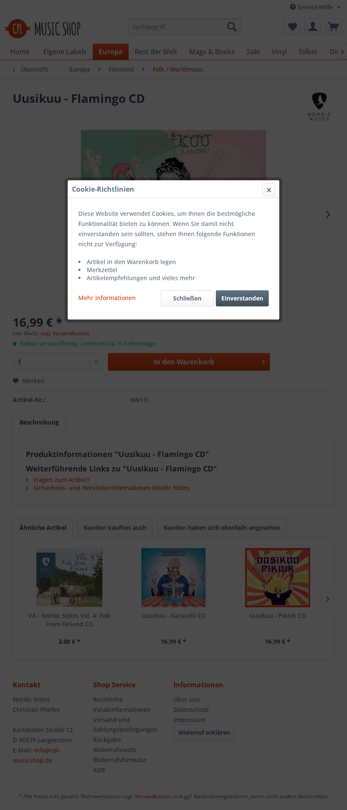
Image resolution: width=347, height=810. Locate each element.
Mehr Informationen (107, 298)
